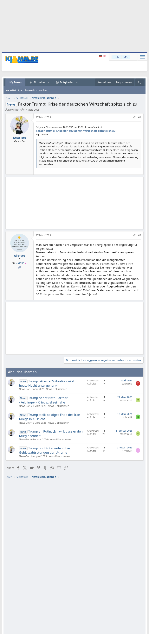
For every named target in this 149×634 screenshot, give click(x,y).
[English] (104, 56)
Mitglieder (67, 82)
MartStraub (126, 400)
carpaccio (127, 383)
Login (116, 56)
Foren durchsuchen (36, 90)
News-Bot (13, 109)
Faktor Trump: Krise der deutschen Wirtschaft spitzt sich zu (75, 130)
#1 (139, 117)
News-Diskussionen (56, 389)
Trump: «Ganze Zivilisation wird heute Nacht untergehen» (46, 383)
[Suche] (139, 82)
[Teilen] (134, 117)
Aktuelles (39, 82)
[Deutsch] (101, 56)
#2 (139, 235)
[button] (49, 82)
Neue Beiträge (13, 90)
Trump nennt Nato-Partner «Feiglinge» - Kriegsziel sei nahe (43, 400)
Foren (18, 82)
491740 (20, 263)
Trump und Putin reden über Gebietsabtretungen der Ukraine (44, 450)
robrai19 (127, 417)
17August (127, 450)
